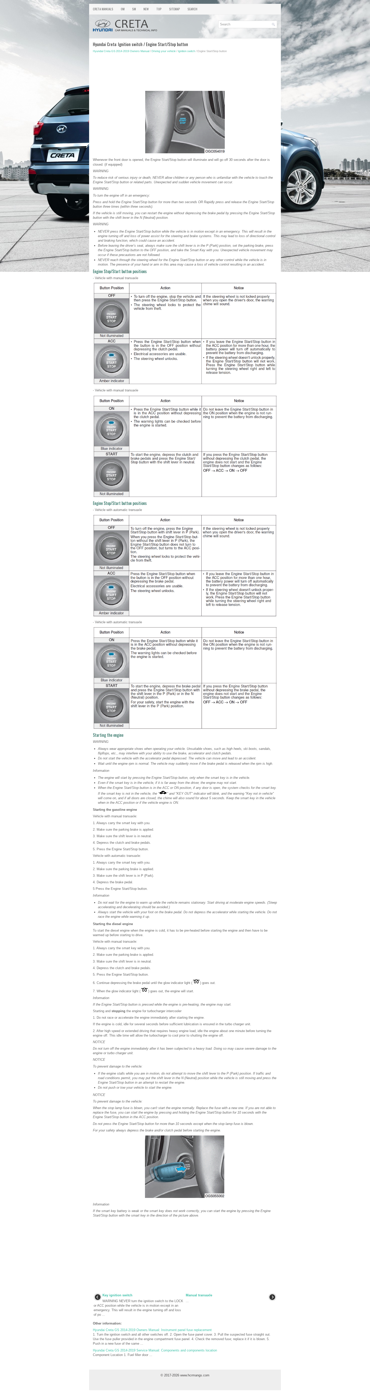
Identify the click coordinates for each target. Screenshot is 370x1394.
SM (134, 9)
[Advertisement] (152, 73)
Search (192, 9)
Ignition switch (186, 51)
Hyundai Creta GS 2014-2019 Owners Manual (121, 51)
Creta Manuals (103, 9)
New (146, 9)
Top (159, 9)
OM (123, 9)
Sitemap (174, 9)
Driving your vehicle (164, 51)
